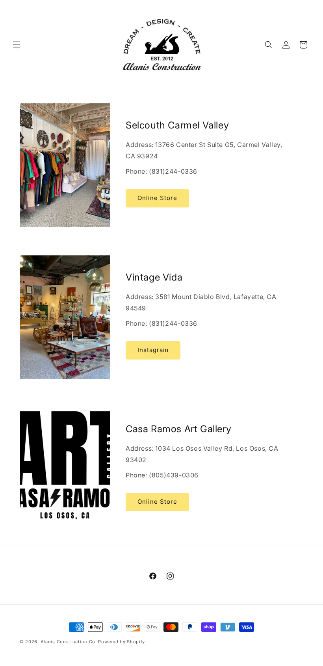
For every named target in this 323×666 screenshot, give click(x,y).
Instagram (153, 350)
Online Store (157, 198)
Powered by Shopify (121, 641)
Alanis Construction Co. (69, 641)
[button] (16, 44)
